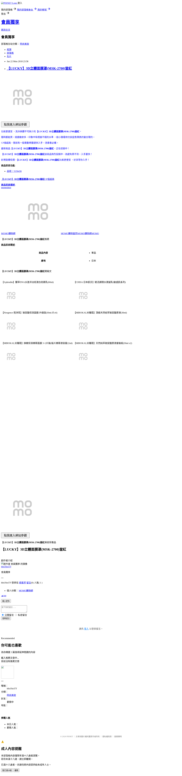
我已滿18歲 (7, 770)
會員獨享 (10, 22)
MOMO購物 (67, 233)
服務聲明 (118, 736)
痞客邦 (22, 582)
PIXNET (70, 736)
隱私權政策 (107, 736)
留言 (28, 582)
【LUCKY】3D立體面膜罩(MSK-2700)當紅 (39, 68)
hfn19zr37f (6, 566)
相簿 (9, 49)
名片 (9, 56)
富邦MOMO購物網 (82, 233)
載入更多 (6, 601)
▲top (3, 595)
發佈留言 (6, 618)
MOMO (95, 233)
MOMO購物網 (8, 233)
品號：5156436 (14, 171)
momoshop (6, 187)
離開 (16, 770)
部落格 (10, 53)
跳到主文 (5, 30)
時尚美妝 (24, 44)
